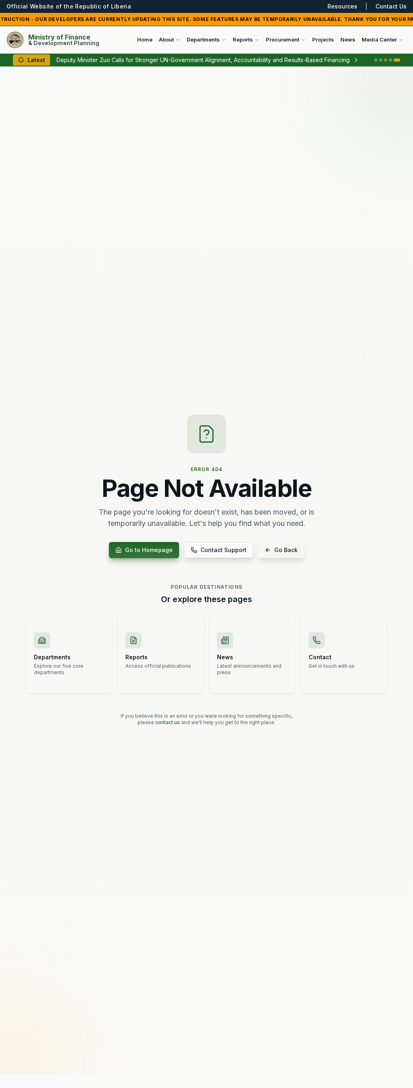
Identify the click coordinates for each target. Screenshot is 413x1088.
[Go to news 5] (397, 60)
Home (144, 39)
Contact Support (223, 549)
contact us (167, 722)
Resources (342, 6)
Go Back (286, 549)
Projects (323, 39)
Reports (243, 39)
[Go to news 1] (376, 60)
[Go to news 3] (385, 60)
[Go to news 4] (390, 60)
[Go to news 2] (380, 60)
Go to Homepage (149, 549)
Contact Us (391, 6)
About (166, 39)
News (347, 39)
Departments (203, 39)
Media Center (379, 39)
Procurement (282, 39)
